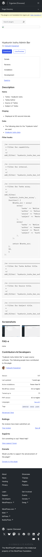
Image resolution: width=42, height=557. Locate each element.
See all (37, 428)
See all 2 (37, 402)
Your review (6, 428)
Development (9, 75)
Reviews (7, 65)
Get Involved (27, 492)
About (4, 474)
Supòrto (7, 80)
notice (32, 406)
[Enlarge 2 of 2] (37, 328)
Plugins (24, 481)
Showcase (26, 474)
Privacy (5, 485)
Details (6, 59)
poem (37, 406)
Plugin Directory (7, 9)
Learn (4, 492)
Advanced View (8, 413)
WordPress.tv (8, 502)
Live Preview (19, 51)
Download (7, 51)
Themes (25, 478)
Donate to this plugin (10, 462)
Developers (6, 499)
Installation (8, 70)
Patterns (25, 485)
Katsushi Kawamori (12, 46)
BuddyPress (7, 520)
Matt (5, 513)
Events (24, 495)
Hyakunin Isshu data (12, 132)
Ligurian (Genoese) (14, 529)
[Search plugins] (24, 22)
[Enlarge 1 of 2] (17, 328)
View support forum (9, 443)
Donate (26, 499)
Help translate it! (35, 15)
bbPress (6, 516)
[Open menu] (38, 3)
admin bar (26, 406)
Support (5, 495)
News (4, 478)
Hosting (5, 481)
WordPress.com (9, 509)
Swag (25, 502)
